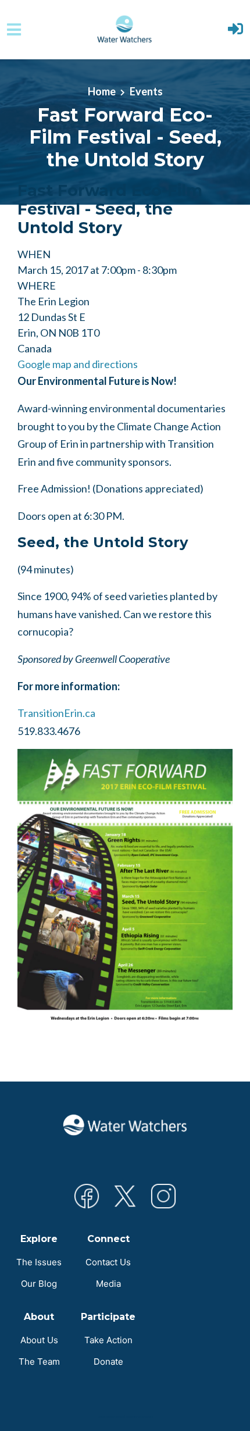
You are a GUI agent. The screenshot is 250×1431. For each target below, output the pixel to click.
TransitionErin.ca (56, 712)
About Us (39, 1340)
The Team (39, 1361)
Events (146, 91)
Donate (108, 1361)
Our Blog (39, 1283)
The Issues (39, 1262)
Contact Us (108, 1262)
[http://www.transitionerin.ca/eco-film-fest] (125, 886)
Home (102, 91)
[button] (235, 30)
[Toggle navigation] (14, 29)
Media (108, 1283)
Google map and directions (77, 364)
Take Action (108, 1340)
